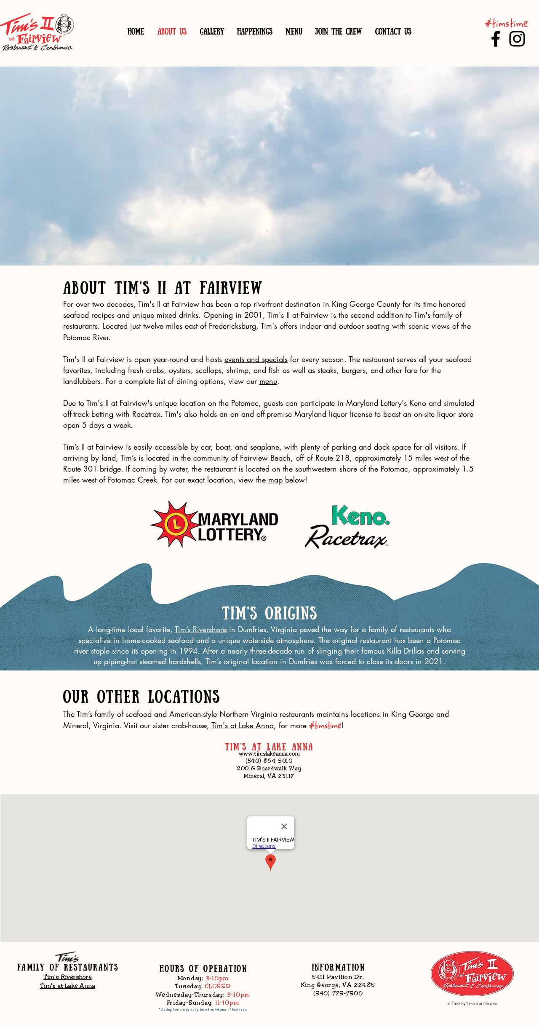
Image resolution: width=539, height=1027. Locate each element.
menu (268, 381)
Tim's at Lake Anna (242, 725)
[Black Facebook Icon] (495, 38)
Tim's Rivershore (67, 977)
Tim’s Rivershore (201, 629)
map (275, 480)
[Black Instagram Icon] (517, 38)
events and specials (256, 359)
